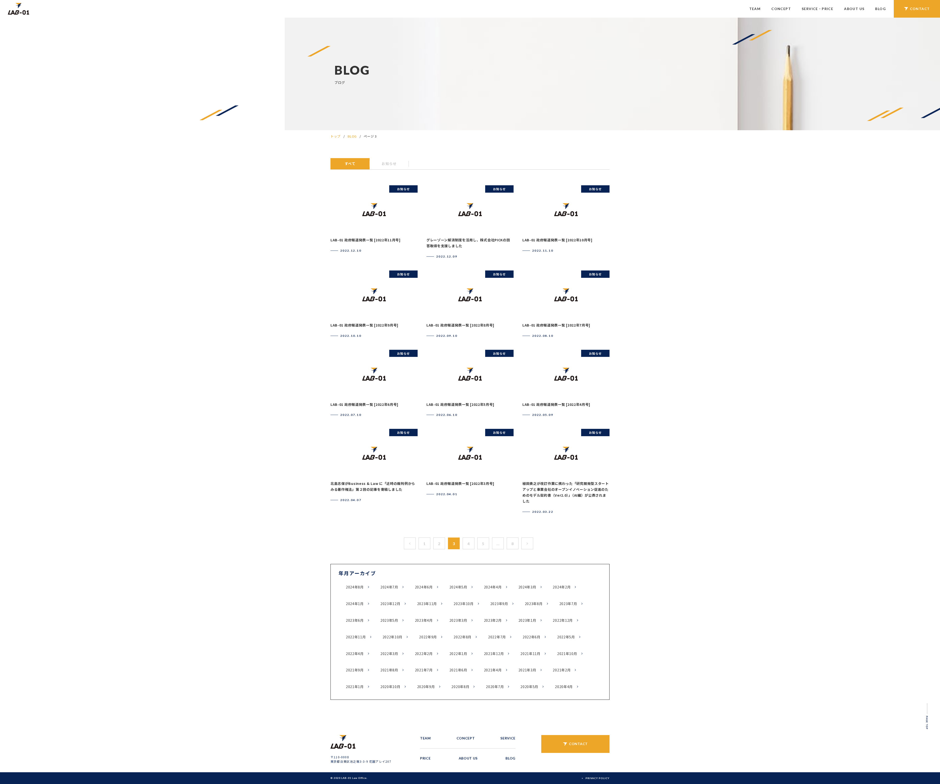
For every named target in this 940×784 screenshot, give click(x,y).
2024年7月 (389, 587)
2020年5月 (529, 686)
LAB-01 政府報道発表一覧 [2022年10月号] (557, 239)
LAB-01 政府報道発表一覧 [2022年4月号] (556, 404)
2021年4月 (493, 669)
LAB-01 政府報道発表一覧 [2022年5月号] (460, 404)
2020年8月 (460, 686)
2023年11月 (427, 603)
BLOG (880, 9)
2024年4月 (493, 587)
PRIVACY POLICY (598, 778)
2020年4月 (564, 686)
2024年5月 (458, 587)
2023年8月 (534, 603)
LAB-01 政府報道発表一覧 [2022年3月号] (460, 483)
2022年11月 (356, 636)
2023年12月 (390, 603)
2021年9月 (355, 669)
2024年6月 (424, 587)
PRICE (425, 758)
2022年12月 (563, 620)
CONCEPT (781, 9)
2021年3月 (527, 669)
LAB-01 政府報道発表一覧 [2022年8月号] (460, 325)
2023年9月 (499, 603)
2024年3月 (527, 587)
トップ (335, 136)
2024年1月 (355, 603)
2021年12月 (494, 653)
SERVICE (508, 738)
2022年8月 (462, 636)
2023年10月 (464, 603)
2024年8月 (355, 587)
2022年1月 (458, 653)
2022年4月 (355, 653)
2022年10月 (393, 636)
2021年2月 (562, 669)
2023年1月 (527, 620)
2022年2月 (424, 653)
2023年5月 (389, 620)
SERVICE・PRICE (817, 9)
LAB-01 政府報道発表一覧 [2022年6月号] (364, 404)
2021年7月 (424, 669)
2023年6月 (355, 620)
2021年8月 (389, 669)
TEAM (755, 9)
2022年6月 (531, 636)
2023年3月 (458, 620)
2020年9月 (426, 686)
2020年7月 (495, 686)
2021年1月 (355, 686)
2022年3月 (389, 653)
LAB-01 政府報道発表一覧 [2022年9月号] (364, 325)
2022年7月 (497, 636)
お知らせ (389, 163)
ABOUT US (854, 9)
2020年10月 (390, 686)
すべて (350, 163)
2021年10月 (567, 653)
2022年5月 (566, 636)
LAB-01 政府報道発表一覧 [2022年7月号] (556, 325)
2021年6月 (458, 669)
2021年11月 (530, 653)
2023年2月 (493, 620)
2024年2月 (562, 587)
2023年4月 (424, 620)
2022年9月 (428, 636)
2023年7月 (568, 603)
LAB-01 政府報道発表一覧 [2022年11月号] (365, 239)
